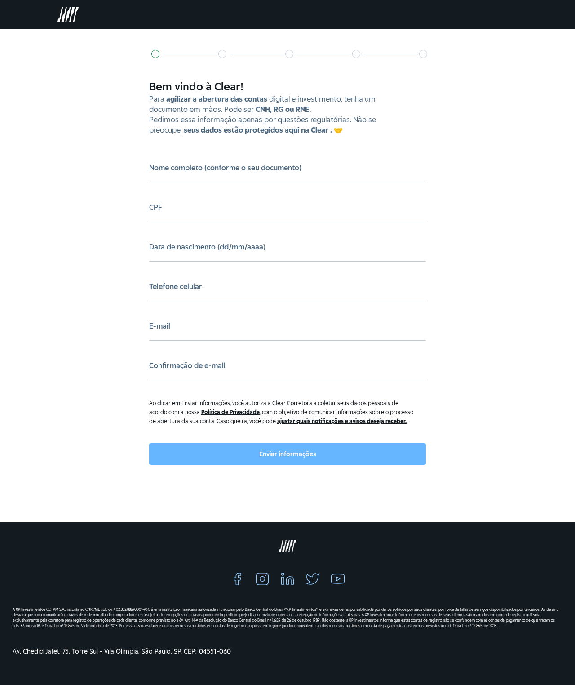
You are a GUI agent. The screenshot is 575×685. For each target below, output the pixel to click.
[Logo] (65, 14)
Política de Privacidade (230, 412)
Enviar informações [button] (287, 454)
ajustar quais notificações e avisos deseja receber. (342, 421)
